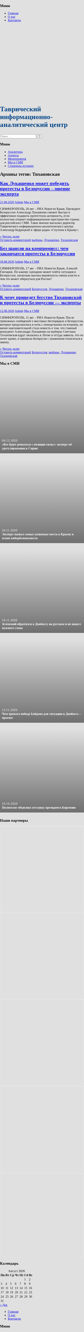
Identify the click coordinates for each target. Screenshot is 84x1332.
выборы (37, 240)
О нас (11, 16)
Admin (19, 202)
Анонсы (13, 155)
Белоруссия (39, 289)
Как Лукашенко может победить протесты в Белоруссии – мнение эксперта (35, 188)
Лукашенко (51, 240)
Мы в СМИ (15, 162)
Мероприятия (17, 158)
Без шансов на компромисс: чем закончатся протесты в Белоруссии (37, 251)
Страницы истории (21, 166)
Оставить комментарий (15, 240)
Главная (13, 13)
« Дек (3, 1305)
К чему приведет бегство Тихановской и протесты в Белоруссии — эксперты (41, 300)
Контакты (14, 20)
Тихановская (69, 240)
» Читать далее (10, 236)
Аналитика (15, 151)
